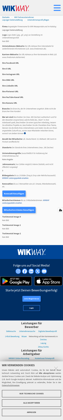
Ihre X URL (6, 68)
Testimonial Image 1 (11, 225)
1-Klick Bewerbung (12, 336)
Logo (22, 36)
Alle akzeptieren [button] (31, 403)
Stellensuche (11, 331)
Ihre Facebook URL (10, 63)
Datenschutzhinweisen (10, 385)
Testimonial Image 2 (11, 233)
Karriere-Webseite (29, 55)
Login (31, 308)
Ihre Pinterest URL (10, 91)
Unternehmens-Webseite (28, 47)
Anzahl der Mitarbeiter (29, 140)
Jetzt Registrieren (31, 299)
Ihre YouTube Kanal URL (12, 97)
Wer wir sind (29, 125)
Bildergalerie (29, 176)
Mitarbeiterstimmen (25, 201)
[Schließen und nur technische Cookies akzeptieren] (56, 368)
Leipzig (43, 343)
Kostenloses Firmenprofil (44, 358)
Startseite (5, 17)
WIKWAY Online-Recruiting (19, 358)
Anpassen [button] (31, 412)
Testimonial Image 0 (11, 217)
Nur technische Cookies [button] (31, 393)
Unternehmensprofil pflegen (38, 20)
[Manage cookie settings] (60, 210)
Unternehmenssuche (27, 331)
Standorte (27, 147)
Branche (29, 110)
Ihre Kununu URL (9, 103)
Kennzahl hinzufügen (14, 193)
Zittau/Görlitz (43, 347)
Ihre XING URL (8, 80)
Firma (29, 26)
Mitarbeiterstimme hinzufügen (19, 210)
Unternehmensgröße (24, 154)
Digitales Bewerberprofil (47, 331)
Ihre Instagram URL (11, 74)
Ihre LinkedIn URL (10, 86)
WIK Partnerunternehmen (24, 17)
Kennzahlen (29, 185)
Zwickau (43, 339)
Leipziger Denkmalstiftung (12, 20)
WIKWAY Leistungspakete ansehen (15, 178)
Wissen (24, 336)
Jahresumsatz (27, 165)
